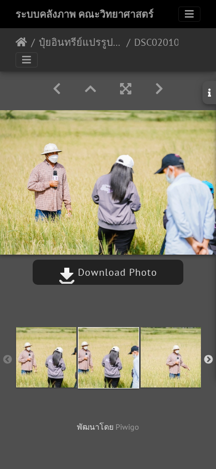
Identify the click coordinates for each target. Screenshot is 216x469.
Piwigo (127, 427)
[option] (46, 357)
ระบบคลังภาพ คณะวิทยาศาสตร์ (85, 14)
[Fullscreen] (125, 89)
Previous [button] (8, 360)
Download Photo (116, 272)
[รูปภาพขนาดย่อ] (90, 89)
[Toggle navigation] (189, 14)
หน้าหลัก (21, 42)
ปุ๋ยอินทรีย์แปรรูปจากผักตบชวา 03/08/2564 (81, 42)
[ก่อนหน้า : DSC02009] (57, 89)
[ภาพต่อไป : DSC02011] (159, 89)
